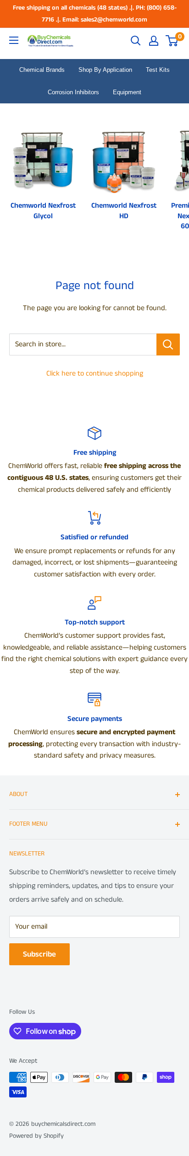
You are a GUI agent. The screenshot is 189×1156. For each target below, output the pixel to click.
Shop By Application (105, 69)
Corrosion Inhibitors (73, 92)
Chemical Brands (42, 69)
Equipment (127, 92)
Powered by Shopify (36, 1135)
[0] (172, 40)
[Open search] (136, 41)
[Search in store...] (168, 344)
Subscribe (39, 954)
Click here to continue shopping (94, 373)
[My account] (153, 41)
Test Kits (158, 69)
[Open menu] (13, 40)
